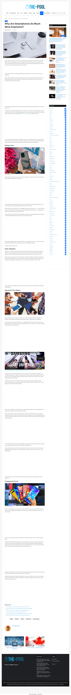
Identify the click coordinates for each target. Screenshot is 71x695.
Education (51, 120)
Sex (50, 165)
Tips (50, 140)
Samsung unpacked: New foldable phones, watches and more (20, 353)
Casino (51, 113)
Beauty (38, 13)
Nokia (23, 619)
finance (51, 126)
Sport (51, 131)
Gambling (51, 124)
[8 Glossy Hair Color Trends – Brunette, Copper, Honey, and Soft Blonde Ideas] (52, 77)
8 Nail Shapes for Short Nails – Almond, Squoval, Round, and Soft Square (60, 65)
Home (7, 13)
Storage (51, 240)
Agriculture (52, 211)
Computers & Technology (54, 135)
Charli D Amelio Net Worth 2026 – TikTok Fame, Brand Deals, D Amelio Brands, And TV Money (43, 668)
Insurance (51, 213)
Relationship (52, 156)
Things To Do (52, 215)
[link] (6, 354)
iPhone (17, 619)
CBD (50, 144)
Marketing (51, 133)
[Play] (40, 363)
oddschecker (24, 113)
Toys (51, 183)
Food (18, 13)
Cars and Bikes (52, 161)
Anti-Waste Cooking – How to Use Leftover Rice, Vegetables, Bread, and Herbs (43, 672)
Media (51, 218)
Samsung (29, 619)
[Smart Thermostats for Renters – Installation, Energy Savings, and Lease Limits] (52, 82)
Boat (50, 220)
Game (51, 122)
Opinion (51, 243)
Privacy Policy (54, 659)
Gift (50, 199)
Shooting (51, 236)
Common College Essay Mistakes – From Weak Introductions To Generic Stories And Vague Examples (61, 89)
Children (51, 179)
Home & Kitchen (47, 13)
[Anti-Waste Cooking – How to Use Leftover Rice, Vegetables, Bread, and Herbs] (52, 59)
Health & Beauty (53, 208)
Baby (51, 193)
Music (51, 177)
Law (50, 136)
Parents (51, 204)
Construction (52, 190)
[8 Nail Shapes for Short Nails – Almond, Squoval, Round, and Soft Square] (52, 66)
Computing (52, 145)
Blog (50, 154)
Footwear (51, 247)
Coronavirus (52, 229)
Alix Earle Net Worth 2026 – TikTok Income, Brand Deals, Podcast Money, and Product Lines (57, 40)
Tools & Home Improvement (55, 181)
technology (52, 158)
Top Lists (51, 206)
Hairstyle (51, 222)
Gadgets (51, 250)
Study (51, 209)
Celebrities (52, 176)
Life (21, 13)
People (30, 13)
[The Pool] (35, 6)
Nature (51, 231)
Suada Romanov (16, 625)
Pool (50, 151)
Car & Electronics (53, 129)
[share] (34, 353)
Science (51, 245)
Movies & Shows (53, 186)
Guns (51, 224)
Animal (51, 167)
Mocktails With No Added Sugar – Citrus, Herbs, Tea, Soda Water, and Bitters (61, 71)
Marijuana (51, 202)
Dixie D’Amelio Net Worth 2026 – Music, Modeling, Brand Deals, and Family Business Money (43, 664)
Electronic (51, 192)
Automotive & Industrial (54, 197)
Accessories (52, 225)
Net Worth (25, 13)
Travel (51, 119)
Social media (52, 188)
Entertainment (13, 13)
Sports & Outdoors (53, 172)
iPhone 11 (36, 208)
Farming (51, 254)
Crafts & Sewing (53, 241)
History (51, 252)
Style (34, 13)
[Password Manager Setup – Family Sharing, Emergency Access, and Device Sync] (52, 96)
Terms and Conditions (55, 661)
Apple (11, 619)
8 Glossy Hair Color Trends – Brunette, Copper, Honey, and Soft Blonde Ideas (61, 76)
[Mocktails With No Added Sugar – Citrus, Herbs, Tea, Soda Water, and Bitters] (52, 71)
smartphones (36, 619)
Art (50, 174)
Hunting (51, 238)
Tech (42, 13)
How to (51, 195)
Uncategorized (52, 163)
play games (40, 449)
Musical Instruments (53, 234)
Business (51, 108)
